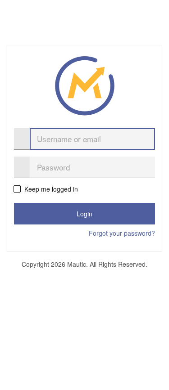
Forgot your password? (122, 233)
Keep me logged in (50, 189)
